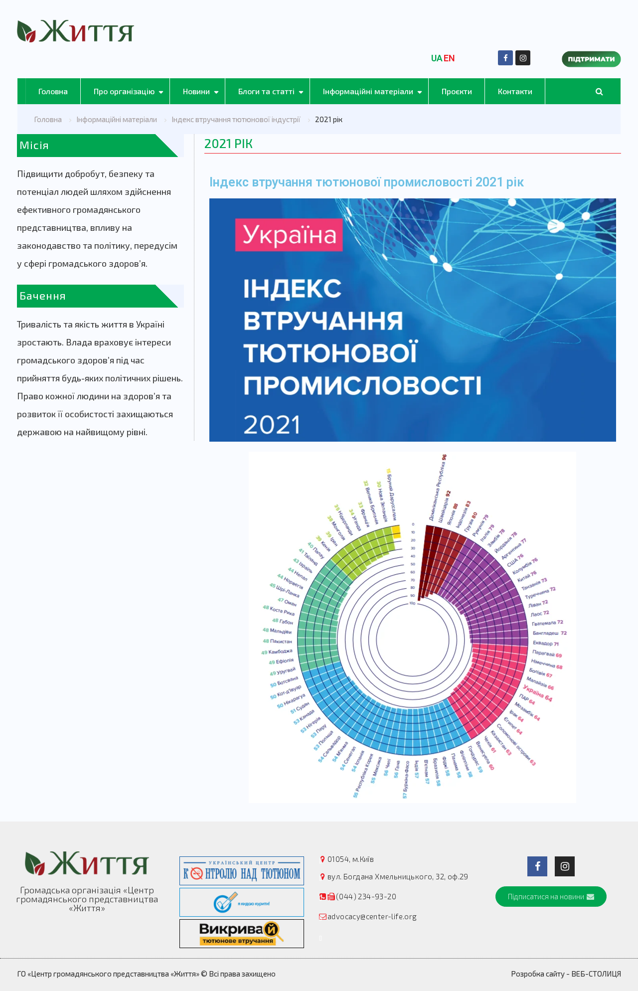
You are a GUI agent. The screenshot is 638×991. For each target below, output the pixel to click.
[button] (551, 896)
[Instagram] (522, 57)
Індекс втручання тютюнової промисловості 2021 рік (366, 182)
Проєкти (457, 91)
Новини (196, 91)
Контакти (515, 91)
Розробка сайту (538, 973)
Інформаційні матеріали (368, 91)
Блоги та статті (266, 91)
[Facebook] (505, 57)
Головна (53, 91)
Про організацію (124, 91)
